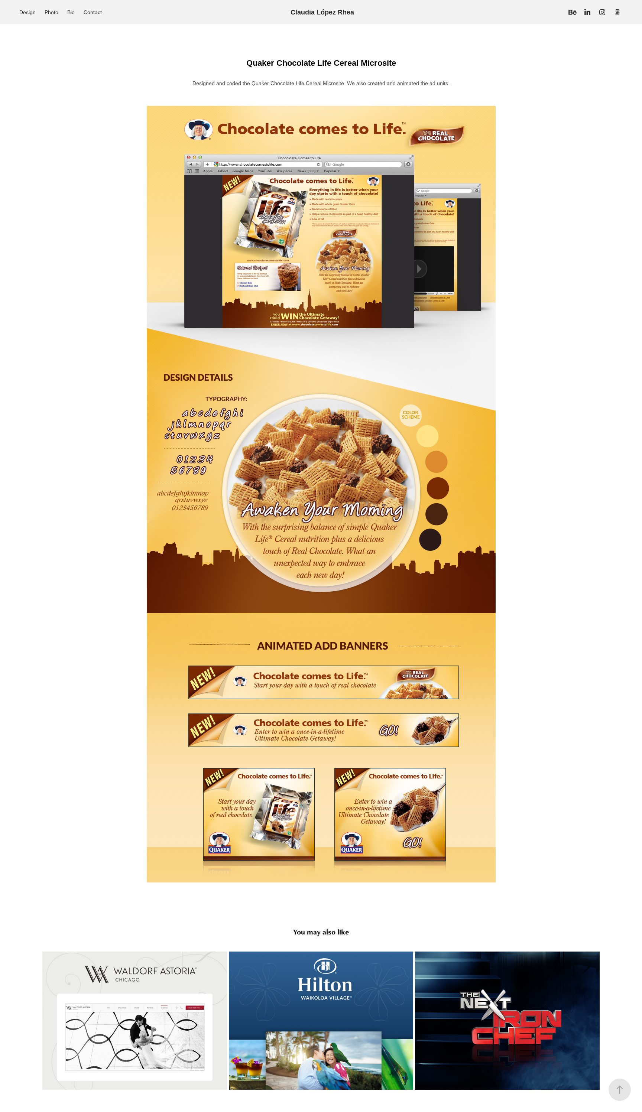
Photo (51, 12)
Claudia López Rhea (322, 12)
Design (27, 12)
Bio (71, 12)
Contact (93, 12)
